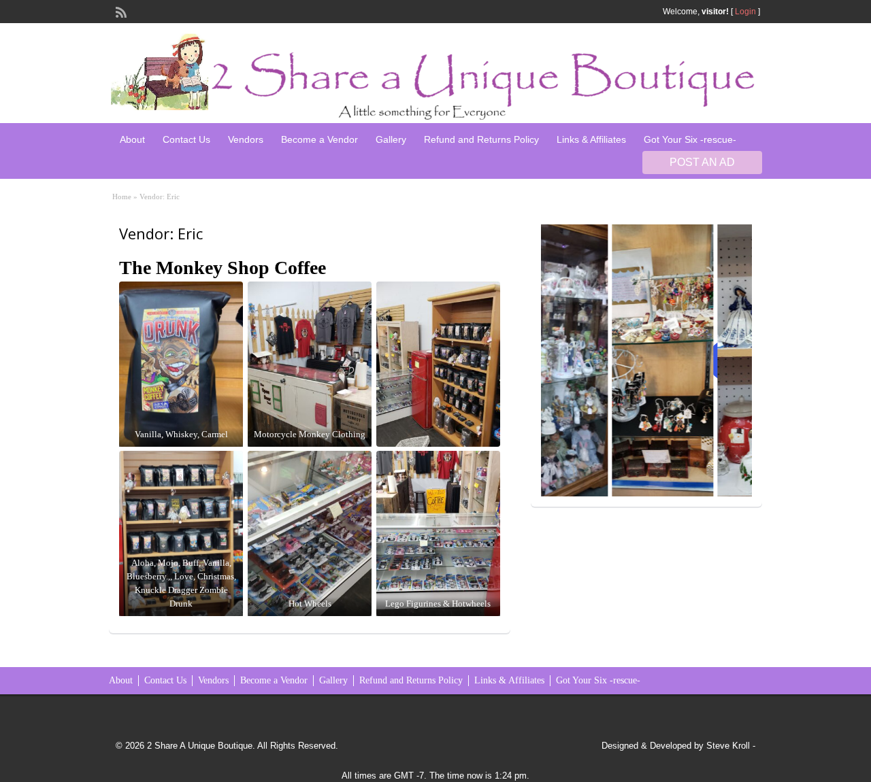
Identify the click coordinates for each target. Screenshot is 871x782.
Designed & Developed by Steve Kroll (676, 746)
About (132, 139)
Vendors (245, 139)
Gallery (391, 139)
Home (121, 196)
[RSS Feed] (119, 10)
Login (745, 11)
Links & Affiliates (591, 139)
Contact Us (186, 139)
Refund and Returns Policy (481, 139)
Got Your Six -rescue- (690, 139)
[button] (593, 360)
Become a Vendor (319, 139)
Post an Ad (702, 162)
